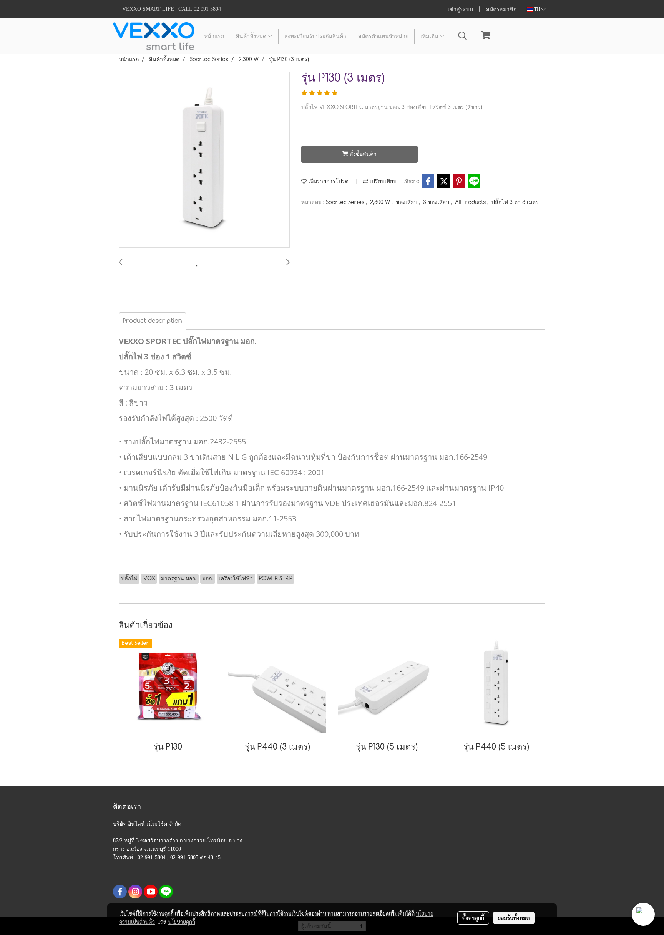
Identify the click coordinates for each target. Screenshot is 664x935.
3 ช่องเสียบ (437, 202)
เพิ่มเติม (430, 36)
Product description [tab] (152, 321)
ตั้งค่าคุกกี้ (473, 917)
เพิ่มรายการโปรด (328, 181)
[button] (462, 35)
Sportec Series (346, 202)
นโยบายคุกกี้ (181, 921)
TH (537, 9)
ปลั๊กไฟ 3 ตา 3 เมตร (515, 202)
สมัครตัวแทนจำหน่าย (383, 36)
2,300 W (381, 202)
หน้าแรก (214, 36)
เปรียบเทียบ (382, 181)
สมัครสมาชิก (501, 9)
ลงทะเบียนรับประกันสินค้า (315, 36)
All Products (471, 202)
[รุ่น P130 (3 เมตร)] (204, 160)
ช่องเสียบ (407, 202)
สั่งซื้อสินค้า (362, 154)
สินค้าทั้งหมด (252, 36)
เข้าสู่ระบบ (460, 9)
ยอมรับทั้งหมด (514, 917)
